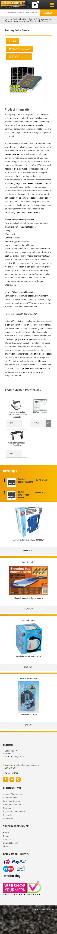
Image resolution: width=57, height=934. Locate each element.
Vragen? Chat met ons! (13, 794)
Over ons (7, 839)
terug (13, 41)
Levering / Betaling (11, 801)
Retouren (7, 808)
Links (5, 846)
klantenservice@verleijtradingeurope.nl (22, 765)
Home (6, 832)
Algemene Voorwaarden (14, 811)
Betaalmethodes (10, 797)
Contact (6, 835)
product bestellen (20, 48)
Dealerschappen (10, 842)
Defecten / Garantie (12, 804)
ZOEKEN (48, 13)
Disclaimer (8, 818)
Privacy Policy (9, 815)
